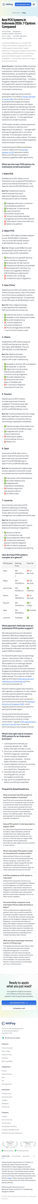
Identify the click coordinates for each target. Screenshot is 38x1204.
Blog (24, 13)
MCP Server (6, 1107)
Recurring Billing (7, 1061)
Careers (4, 1116)
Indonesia (17, 31)
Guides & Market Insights (12, 34)
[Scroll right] (34, 1156)
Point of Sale (6, 1051)
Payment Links (6, 1055)
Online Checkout (7, 1048)
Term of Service (7, 1120)
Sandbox (5, 1100)
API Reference (6, 1094)
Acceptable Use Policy (9, 1126)
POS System (6, 31)
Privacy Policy (6, 1123)
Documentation (7, 1097)
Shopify (4, 1071)
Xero (3, 1077)
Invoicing (5, 1058)
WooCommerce (7, 1074)
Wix (3, 1081)
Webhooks (5, 1104)
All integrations (7, 1084)
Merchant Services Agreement (12, 1133)
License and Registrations (10, 1130)
